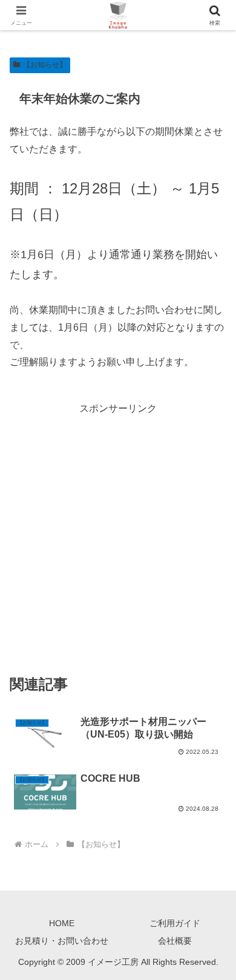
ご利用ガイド (174, 923)
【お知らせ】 (45, 64)
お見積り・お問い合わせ (61, 941)
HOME (61, 923)
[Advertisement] (118, 536)
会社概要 (175, 941)
